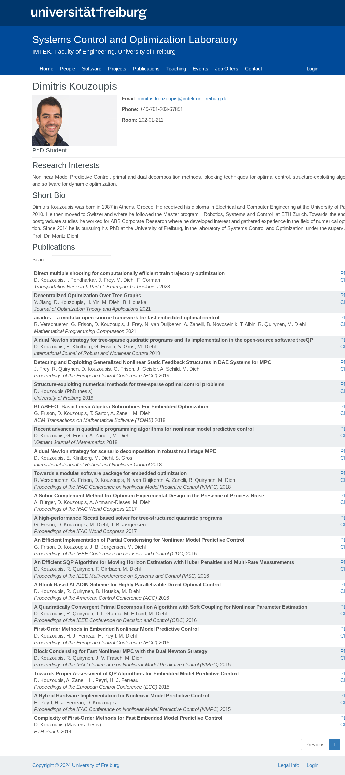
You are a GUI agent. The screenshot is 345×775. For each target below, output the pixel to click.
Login (312, 68)
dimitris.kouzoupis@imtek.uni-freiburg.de (182, 98)
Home (46, 68)
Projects (117, 68)
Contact (253, 68)
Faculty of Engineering (84, 51)
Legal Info (288, 765)
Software (91, 68)
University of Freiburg (147, 51)
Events (200, 68)
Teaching (176, 68)
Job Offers (226, 68)
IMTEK (41, 51)
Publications (146, 68)
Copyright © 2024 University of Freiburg (75, 765)
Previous (315, 744)
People (67, 68)
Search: (41, 259)
